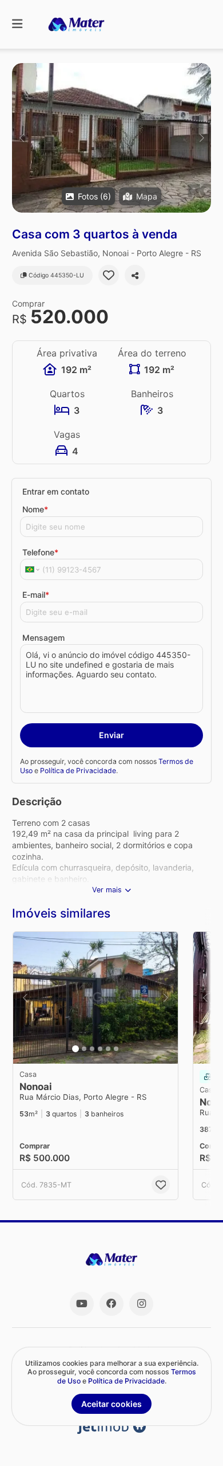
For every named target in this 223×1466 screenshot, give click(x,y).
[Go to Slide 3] (92, 1048)
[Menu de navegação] (17, 24)
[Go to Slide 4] (100, 1048)
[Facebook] (111, 1304)
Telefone (40, 552)
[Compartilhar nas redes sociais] (135, 275)
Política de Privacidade (78, 770)
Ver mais (107, 889)
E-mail (35, 594)
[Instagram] (141, 1304)
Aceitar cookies (111, 1404)
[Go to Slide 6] (116, 1048)
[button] (111, 138)
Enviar (111, 735)
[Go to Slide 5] (108, 1048)
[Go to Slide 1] (75, 1048)
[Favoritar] (108, 275)
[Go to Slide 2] (84, 1048)
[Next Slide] (201, 138)
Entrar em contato (55, 491)
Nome (35, 509)
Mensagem (43, 637)
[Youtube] (82, 1304)
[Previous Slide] (21, 138)
